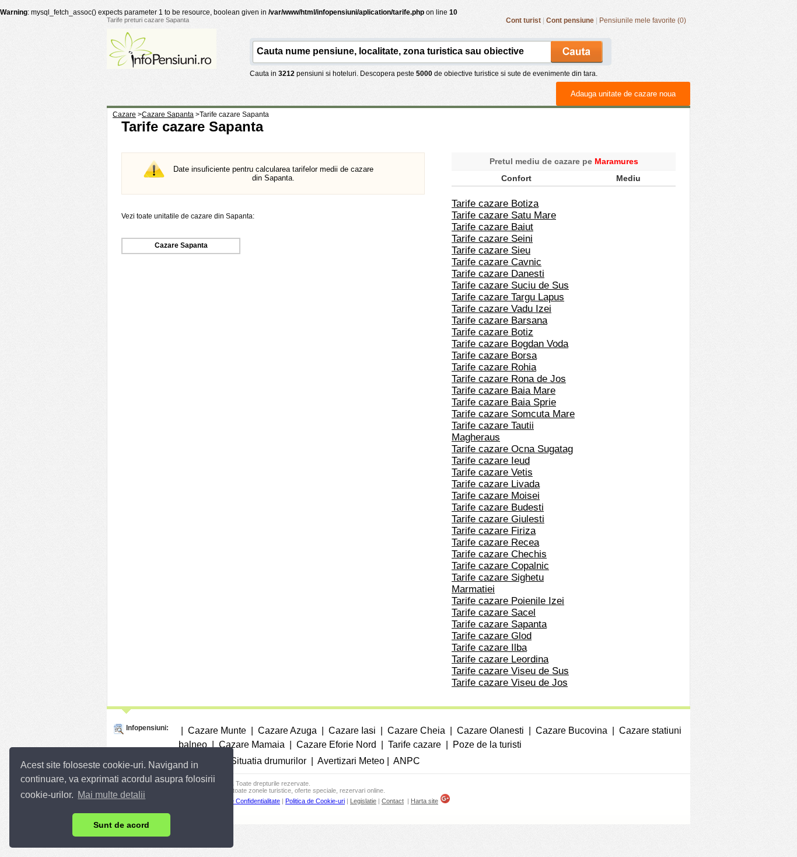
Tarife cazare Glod (492, 635)
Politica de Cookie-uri (315, 800)
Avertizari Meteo (350, 761)
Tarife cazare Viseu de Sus (510, 670)
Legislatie (363, 800)
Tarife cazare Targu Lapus (508, 297)
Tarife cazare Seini (492, 238)
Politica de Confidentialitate (242, 800)
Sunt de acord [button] (121, 825)
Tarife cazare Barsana (499, 320)
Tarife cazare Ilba (489, 647)
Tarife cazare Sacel (494, 612)
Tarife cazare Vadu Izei (501, 308)
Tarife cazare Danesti (498, 273)
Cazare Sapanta (181, 245)
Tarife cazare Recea (495, 542)
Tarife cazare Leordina (500, 659)
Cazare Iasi (352, 730)
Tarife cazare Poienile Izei (508, 600)
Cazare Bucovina (571, 730)
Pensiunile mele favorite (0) (642, 20)
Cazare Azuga (287, 730)
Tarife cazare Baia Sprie (504, 402)
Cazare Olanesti (490, 730)
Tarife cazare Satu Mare (504, 215)
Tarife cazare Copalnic (500, 565)
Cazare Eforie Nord (336, 745)
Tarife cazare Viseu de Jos (510, 682)
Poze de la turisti (487, 745)
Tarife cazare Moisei (496, 495)
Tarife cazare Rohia (494, 367)
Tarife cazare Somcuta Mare (513, 413)
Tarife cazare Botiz (492, 332)
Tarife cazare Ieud (491, 460)
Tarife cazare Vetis (492, 472)
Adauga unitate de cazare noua (623, 93)
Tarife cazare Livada (496, 484)
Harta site (424, 800)
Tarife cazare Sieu (491, 250)
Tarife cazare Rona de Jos (509, 378)
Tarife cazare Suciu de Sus (510, 285)
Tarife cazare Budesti (498, 507)
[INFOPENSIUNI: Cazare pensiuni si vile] (161, 61)
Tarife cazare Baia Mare (503, 390)
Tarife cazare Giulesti (498, 519)
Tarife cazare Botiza (495, 203)
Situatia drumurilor (268, 761)
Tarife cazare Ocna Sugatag (512, 448)
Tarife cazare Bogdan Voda (510, 343)
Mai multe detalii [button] (111, 795)
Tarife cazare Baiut (492, 227)
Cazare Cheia (416, 730)
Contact (393, 800)
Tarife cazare (414, 745)
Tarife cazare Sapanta (499, 624)
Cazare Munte (217, 730)
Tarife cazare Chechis (499, 554)
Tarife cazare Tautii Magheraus (493, 431)
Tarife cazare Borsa (494, 355)
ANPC (406, 761)
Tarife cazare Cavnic (496, 262)
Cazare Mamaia (252, 745)
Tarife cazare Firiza (494, 530)
